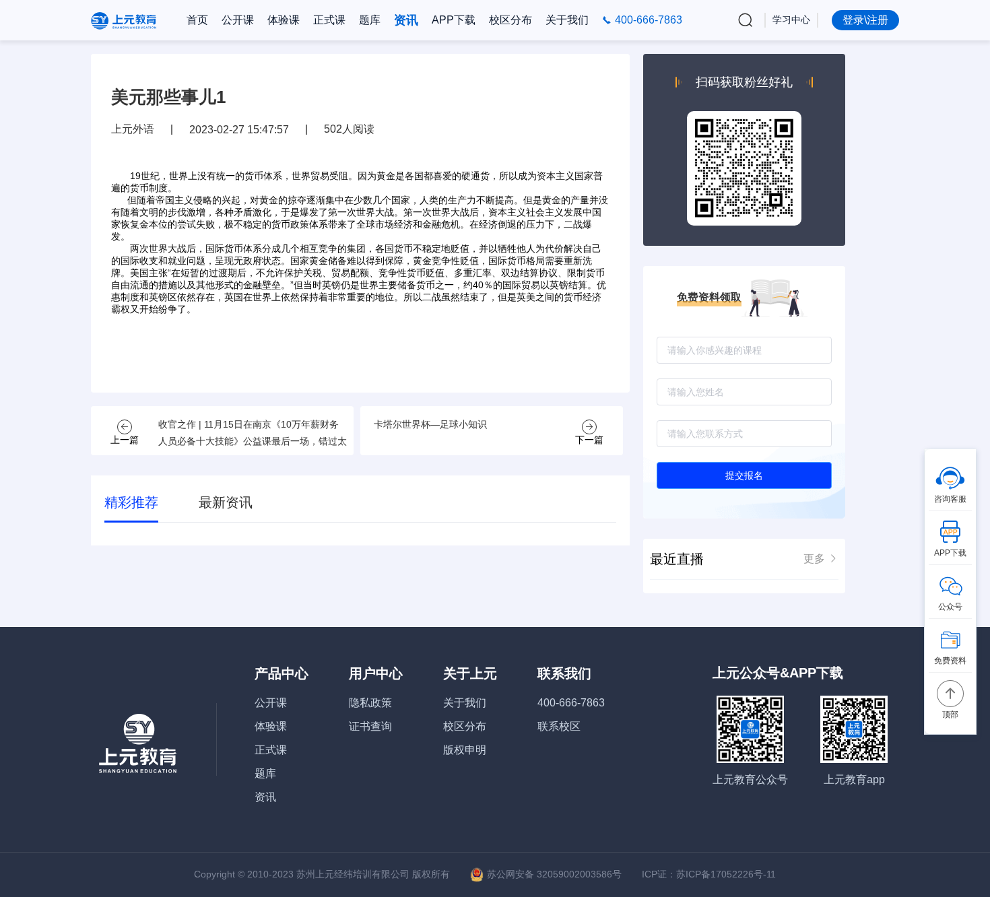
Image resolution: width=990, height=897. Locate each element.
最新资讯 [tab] (226, 502)
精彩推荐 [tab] (131, 502)
